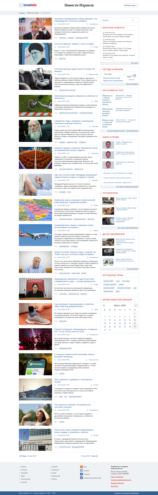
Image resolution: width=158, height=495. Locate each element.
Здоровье (95, 180)
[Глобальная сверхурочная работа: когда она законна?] (108, 155)
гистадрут (74, 246)
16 (105, 323)
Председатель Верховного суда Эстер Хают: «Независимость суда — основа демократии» (74, 280)
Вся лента (134, 63)
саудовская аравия (65, 219)
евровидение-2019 (82, 38)
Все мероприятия (132, 131)
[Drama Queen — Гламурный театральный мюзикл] (108, 123)
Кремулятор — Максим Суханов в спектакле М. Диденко (124, 97)
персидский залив (80, 219)
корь (69, 192)
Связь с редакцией (117, 477)
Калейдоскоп (93, 24)
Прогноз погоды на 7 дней (111, 78)
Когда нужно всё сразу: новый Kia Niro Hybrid (126, 199)
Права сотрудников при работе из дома (124, 143)
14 (130, 320)
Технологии (55, 469)
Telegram (86, 470)
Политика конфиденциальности (121, 480)
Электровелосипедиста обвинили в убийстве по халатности (76, 97)
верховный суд (74, 294)
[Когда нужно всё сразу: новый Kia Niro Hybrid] (108, 201)
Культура (24, 482)
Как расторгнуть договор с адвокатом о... (118, 182)
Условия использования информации (126, 493)
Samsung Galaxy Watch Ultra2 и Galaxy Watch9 (126, 209)
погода (61, 422)
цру (135, 288)
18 (115, 323)
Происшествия (93, 74)
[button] (28, 5)
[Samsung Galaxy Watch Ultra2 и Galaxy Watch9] (108, 211)
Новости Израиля (79, 5)
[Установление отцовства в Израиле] (108, 165)
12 (120, 320)
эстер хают (63, 294)
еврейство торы (72, 142)
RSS (85, 467)
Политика (95, 126)
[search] (133, 20)
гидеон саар (76, 273)
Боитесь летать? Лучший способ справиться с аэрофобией (124, 219)
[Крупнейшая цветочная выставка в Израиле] (108, 112)
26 (120, 326)
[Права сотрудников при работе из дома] (108, 145)
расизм (84, 273)
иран (60, 396)
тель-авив (125, 281)
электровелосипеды (86, 113)
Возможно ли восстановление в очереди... (119, 173)
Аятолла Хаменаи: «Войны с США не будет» (74, 44)
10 (110, 320)
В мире (95, 47)
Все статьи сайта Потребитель (128, 228)
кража (121, 284)
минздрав (62, 192)
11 (115, 320)
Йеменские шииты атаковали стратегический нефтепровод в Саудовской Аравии (74, 201)
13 (125, 320)
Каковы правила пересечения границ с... (118, 178)
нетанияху (62, 38)
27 (125, 326)
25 (115, 326)
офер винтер (108, 291)
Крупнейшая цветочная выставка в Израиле (124, 109)
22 (135, 323)
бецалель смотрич (124, 288)
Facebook (87, 474)
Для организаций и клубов (116, 131)
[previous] (104, 305)
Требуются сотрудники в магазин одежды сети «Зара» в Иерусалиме (126, 250)
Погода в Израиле (132, 84)
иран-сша (62, 58)
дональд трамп (109, 288)
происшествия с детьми (67, 90)
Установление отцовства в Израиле (125, 163)
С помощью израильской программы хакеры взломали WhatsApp (74, 355)
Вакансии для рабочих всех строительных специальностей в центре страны (125, 241)
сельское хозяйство (65, 169)
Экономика (94, 153)
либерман (82, 142)
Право (96, 101)
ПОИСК (105, 20)
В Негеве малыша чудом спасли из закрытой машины (74, 70)
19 (120, 323)
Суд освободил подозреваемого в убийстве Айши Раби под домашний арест (74, 305)
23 (105, 326)
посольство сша (64, 447)
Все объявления (132, 269)
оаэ (65, 396)
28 (130, 326)
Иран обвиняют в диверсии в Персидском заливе (73, 380)
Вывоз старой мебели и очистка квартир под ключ (125, 260)
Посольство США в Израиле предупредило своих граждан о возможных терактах (74, 431)
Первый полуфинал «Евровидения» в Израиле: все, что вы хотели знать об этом (76, 330)
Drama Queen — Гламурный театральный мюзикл (126, 121)
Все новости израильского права (127, 186)
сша (117, 281)
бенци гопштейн (64, 273)
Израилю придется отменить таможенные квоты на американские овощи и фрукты (76, 149)
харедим (71, 38)
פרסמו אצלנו (114, 486)
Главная (23, 466)
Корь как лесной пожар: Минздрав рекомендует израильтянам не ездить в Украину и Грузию (75, 176)
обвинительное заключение (68, 113)
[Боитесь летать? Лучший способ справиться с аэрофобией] (108, 221)
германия (84, 294)
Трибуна (95, 230)
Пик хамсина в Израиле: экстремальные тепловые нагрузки (72, 406)
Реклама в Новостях (117, 483)
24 (110, 326)
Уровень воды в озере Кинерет (113, 80)
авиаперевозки (64, 246)
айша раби (62, 321)
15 (135, 320)
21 (130, 323)
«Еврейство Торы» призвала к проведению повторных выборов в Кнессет (74, 122)
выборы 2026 (108, 281)
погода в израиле (110, 284)
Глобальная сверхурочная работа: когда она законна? (125, 153)
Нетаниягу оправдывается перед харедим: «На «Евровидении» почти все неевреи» (75, 20)
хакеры (61, 373)
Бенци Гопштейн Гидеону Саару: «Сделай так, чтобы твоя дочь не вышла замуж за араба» (75, 253)
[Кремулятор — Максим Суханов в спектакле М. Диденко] (108, 100)
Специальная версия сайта (92, 478)
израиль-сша (78, 169)
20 (125, 323)
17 (110, 323)
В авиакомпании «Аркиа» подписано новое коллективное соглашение (73, 226)
